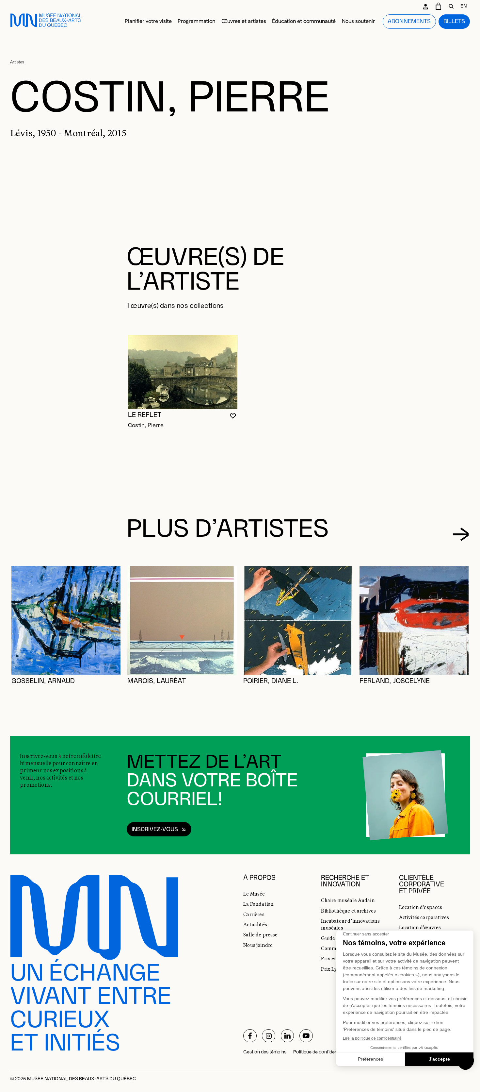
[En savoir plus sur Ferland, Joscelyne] (414, 621)
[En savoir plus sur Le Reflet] (182, 372)
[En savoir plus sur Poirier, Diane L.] (298, 621)
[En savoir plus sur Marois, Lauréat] (182, 621)
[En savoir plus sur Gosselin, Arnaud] (66, 621)
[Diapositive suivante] (460, 534)
